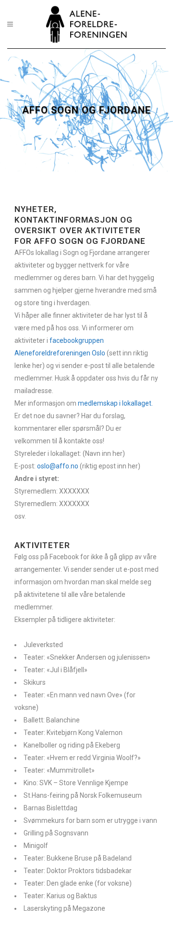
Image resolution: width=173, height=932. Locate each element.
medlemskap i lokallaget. (115, 403)
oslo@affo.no (57, 466)
